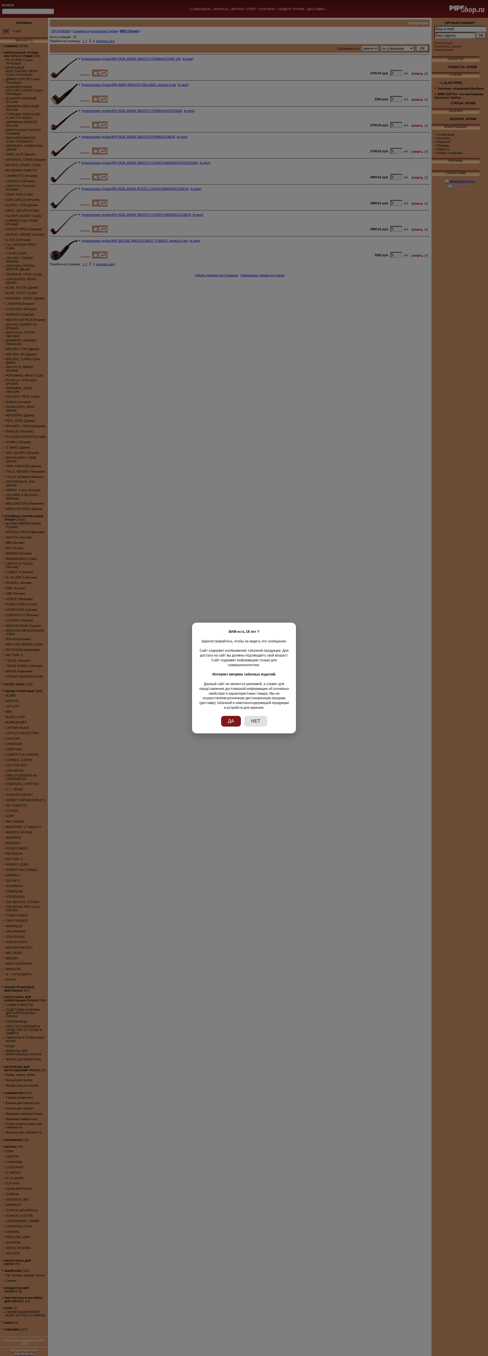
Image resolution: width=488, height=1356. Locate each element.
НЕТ (255, 721)
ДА (231, 721)
